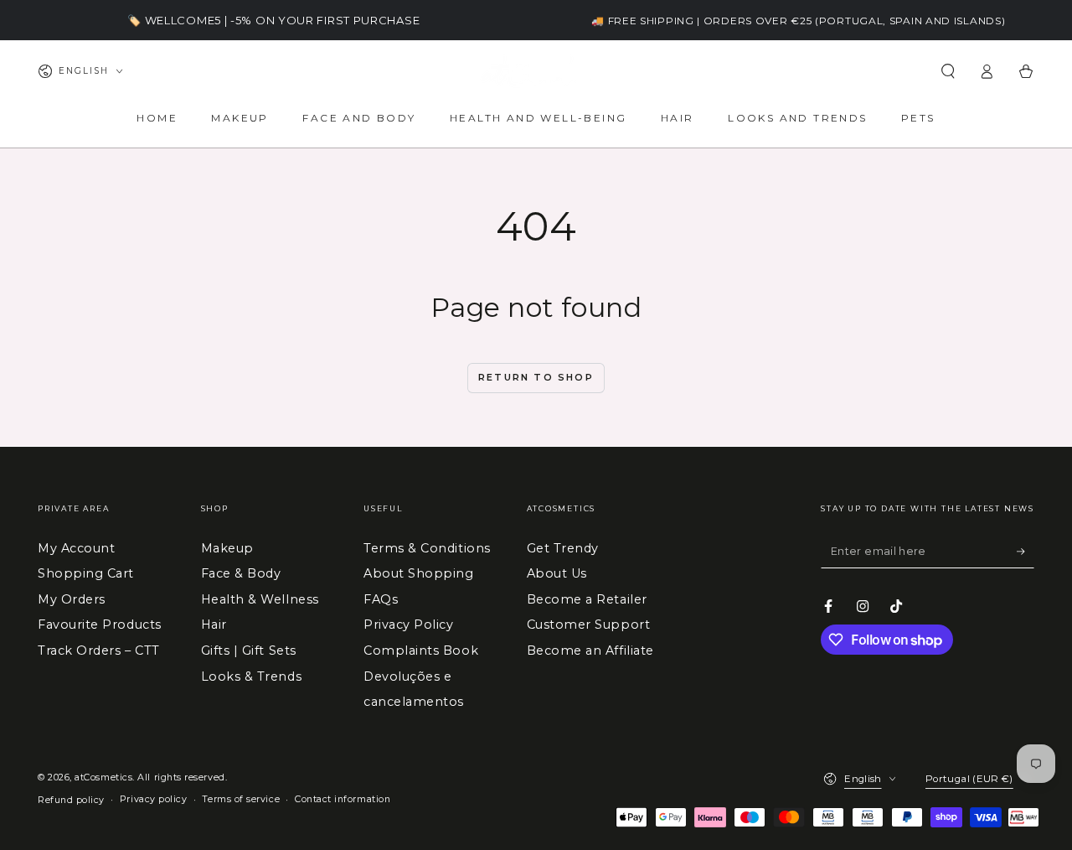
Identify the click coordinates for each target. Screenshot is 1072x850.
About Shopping (418, 573)
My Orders (72, 599)
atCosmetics (103, 777)
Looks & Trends (251, 676)
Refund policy (71, 800)
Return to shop (536, 377)
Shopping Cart (86, 573)
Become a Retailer (587, 599)
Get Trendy (563, 548)
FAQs (380, 599)
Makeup (227, 548)
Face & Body (241, 573)
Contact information (342, 799)
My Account (76, 548)
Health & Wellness (260, 599)
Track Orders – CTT (99, 650)
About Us (557, 573)
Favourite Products (100, 624)
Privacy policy (154, 799)
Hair (214, 624)
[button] (947, 71)
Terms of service (241, 799)
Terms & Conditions (427, 548)
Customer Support (589, 624)
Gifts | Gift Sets (248, 650)
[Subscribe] (1025, 551)
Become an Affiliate (590, 650)
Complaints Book (420, 650)
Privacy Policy (408, 624)
